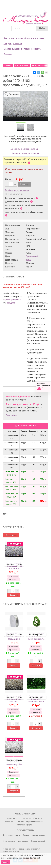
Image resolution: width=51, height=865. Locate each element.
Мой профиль (9, 841)
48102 (28, 260)
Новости (17, 43)
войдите (11, 303)
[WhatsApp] (42, 72)
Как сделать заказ (13, 38)
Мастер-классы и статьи (17, 49)
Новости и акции (13, 818)
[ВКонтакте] (34, 72)
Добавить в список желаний (24, 149)
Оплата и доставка (34, 38)
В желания (13, 576)
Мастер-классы (38, 835)
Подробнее (11, 415)
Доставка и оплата (11, 835)
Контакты (36, 49)
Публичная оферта (24, 825)
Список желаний (38, 841)
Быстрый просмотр (14, 564)
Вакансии (9, 821)
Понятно (5, 862)
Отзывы (8, 54)
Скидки (7, 43)
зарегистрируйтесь (12, 299)
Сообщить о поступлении (17, 190)
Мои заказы (23, 841)
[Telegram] (38, 72)
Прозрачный (32, 256)
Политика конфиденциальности (29, 821)
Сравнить (43, 386)
